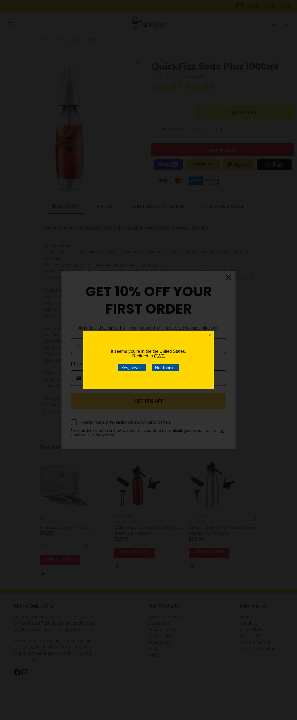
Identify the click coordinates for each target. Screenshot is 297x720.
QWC (159, 355)
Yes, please (132, 367)
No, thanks (165, 367)
